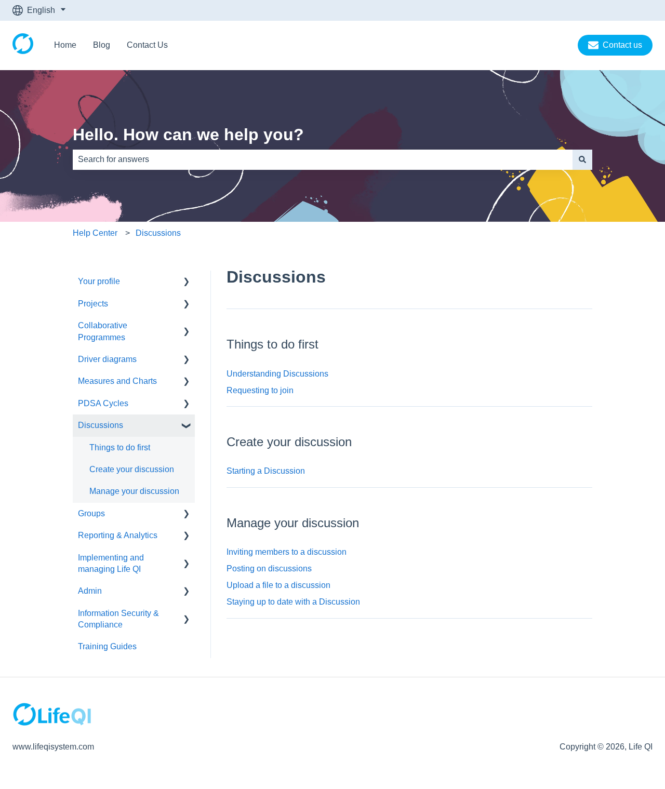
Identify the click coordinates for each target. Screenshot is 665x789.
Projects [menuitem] (93, 303)
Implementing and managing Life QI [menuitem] (111, 563)
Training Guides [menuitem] (107, 646)
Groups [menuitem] (91, 513)
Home (65, 45)
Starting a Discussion (266, 470)
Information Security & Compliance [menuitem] (118, 619)
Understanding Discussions (277, 373)
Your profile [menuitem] (99, 281)
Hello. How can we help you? (188, 134)
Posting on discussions (269, 568)
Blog (101, 45)
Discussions (158, 233)
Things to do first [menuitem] (119, 447)
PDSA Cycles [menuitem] (103, 403)
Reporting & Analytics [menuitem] (117, 535)
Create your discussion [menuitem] (131, 469)
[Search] (582, 159)
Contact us (622, 45)
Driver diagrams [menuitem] (107, 359)
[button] (186, 282)
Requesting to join (260, 390)
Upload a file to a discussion (278, 585)
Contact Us (147, 45)
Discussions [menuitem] (100, 425)
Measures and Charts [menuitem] (117, 381)
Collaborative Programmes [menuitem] (102, 331)
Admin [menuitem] (90, 590)
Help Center (95, 233)
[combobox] (323, 159)
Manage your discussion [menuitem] (134, 491)
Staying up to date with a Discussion (293, 601)
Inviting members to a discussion (287, 551)
